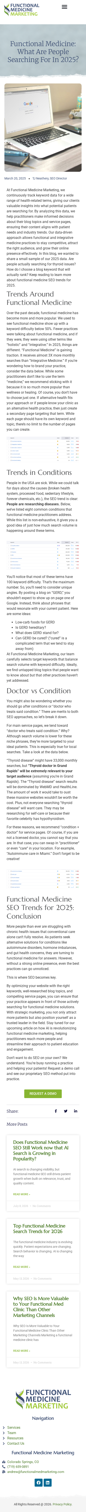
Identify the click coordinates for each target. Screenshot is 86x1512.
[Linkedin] (48, 1483)
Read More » (21, 1194)
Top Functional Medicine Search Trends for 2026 (39, 1228)
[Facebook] (39, 1483)
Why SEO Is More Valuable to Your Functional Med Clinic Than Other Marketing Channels (41, 1307)
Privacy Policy (62, 1504)
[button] (64, 6)
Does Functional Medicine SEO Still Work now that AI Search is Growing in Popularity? (41, 1150)
